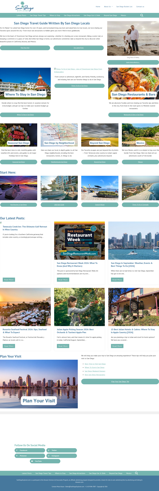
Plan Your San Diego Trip (120, 381)
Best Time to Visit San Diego (95, 364)
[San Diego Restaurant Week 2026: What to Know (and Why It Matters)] (79, 241)
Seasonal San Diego (18, 162)
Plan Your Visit (25, 48)
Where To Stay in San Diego (25, 115)
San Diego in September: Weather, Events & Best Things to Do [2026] (132, 264)
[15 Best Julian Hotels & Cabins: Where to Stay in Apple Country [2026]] (133, 307)
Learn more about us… (133, 62)
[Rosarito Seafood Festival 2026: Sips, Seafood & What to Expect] (25, 307)
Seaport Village (99, 205)
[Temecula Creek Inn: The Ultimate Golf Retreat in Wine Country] (25, 222)
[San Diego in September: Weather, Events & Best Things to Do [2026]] (133, 241)
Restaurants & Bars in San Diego (133, 115)
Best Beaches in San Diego (18, 205)
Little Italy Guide (59, 205)
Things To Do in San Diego (79, 86)
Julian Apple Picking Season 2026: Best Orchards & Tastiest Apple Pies (75, 331)
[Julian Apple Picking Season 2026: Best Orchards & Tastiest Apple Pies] (79, 307)
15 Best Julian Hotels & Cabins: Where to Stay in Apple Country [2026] (133, 331)
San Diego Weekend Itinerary (95, 371)
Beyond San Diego (99, 162)
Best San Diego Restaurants (95, 375)
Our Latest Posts (79, 48)
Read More (9, 280)
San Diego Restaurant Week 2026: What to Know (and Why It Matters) (77, 264)
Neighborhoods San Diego (59, 162)
